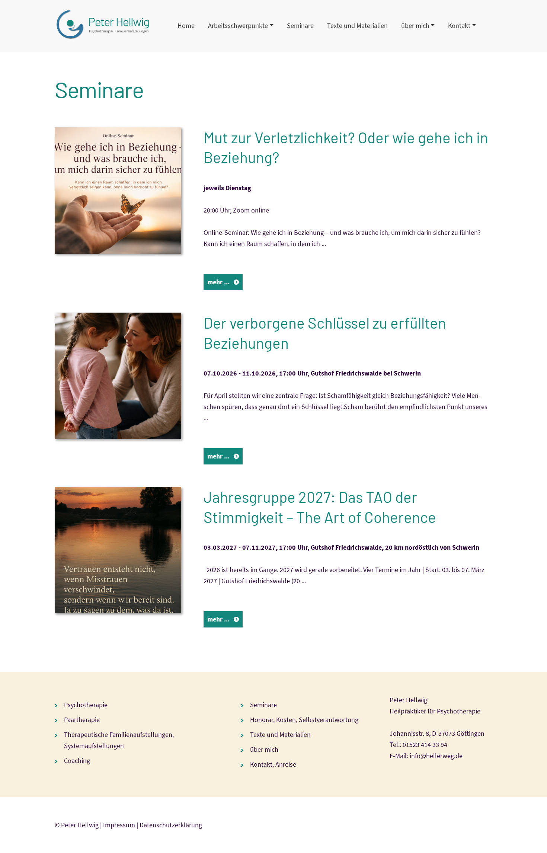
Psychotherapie (86, 704)
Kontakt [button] (459, 25)
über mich (264, 749)
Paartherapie (82, 719)
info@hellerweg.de (436, 755)
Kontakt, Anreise (273, 764)
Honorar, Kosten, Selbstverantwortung (304, 719)
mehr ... (218, 282)
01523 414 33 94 (425, 744)
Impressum (119, 825)
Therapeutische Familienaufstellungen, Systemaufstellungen (119, 740)
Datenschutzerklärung (171, 825)
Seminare (300, 25)
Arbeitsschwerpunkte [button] (238, 25)
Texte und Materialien (357, 25)
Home (186, 25)
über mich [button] (415, 25)
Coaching (77, 760)
